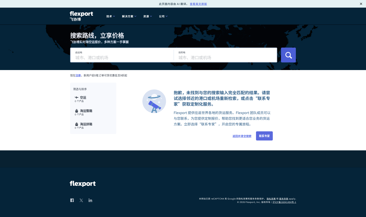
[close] (361, 4)
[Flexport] (82, 16)
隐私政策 (271, 198)
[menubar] (199, 16)
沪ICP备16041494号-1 (284, 201)
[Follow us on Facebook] (72, 200)
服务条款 (283, 198)
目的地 (181, 52)
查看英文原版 (198, 4)
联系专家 (264, 136)
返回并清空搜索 (242, 136)
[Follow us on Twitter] (81, 200)
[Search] (288, 55)
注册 (78, 75)
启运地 (78, 52)
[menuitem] (111, 16)
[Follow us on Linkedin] (90, 200)
